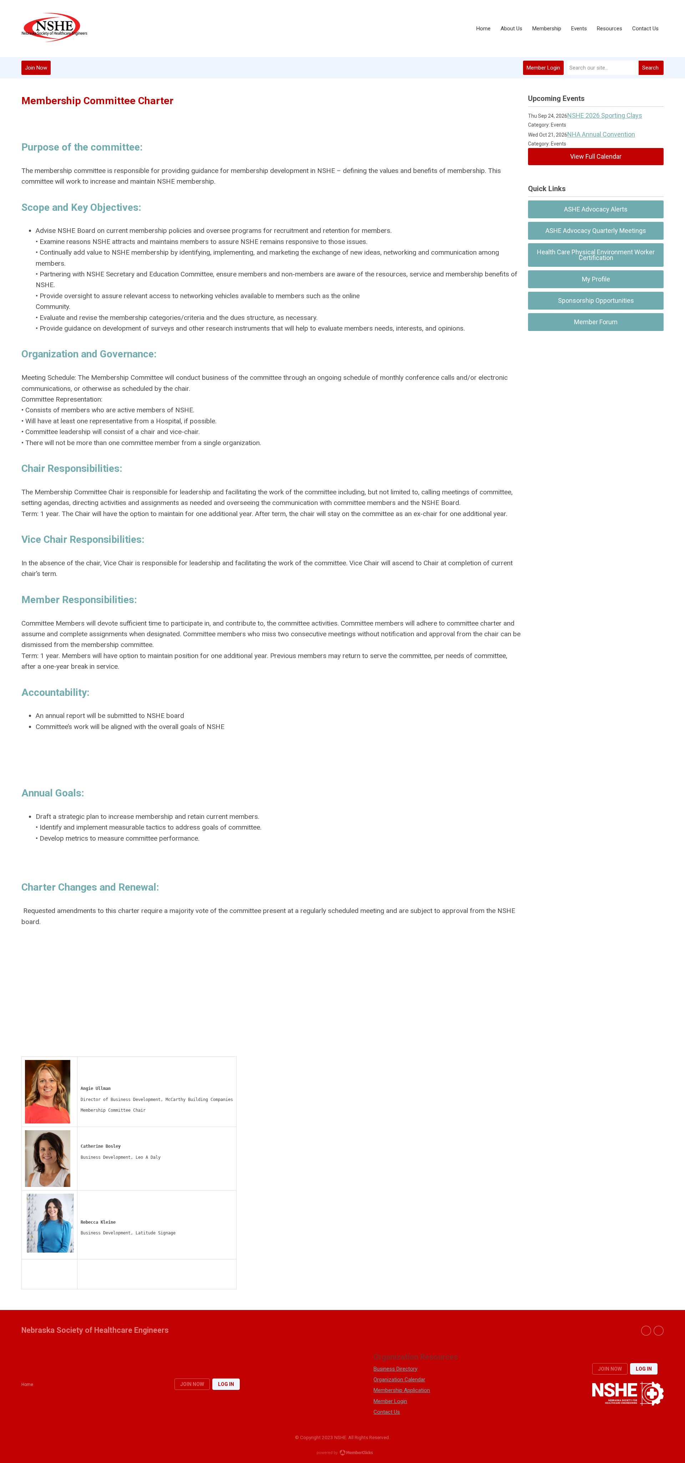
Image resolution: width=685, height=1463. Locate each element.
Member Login (543, 68)
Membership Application (402, 1390)
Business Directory (395, 1369)
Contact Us (387, 1412)
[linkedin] (659, 1331)
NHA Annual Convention (601, 134)
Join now (192, 1384)
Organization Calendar (399, 1379)
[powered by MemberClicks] (342, 1453)
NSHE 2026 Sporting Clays (604, 115)
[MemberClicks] (54, 29)
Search (650, 68)
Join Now (36, 68)
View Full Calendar (595, 156)
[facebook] (646, 1331)
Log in (226, 1384)
